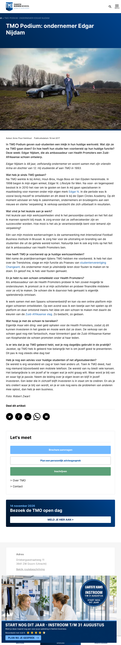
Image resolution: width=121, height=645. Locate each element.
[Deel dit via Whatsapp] (36, 416)
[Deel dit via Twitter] (9, 416)
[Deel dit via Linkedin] (27, 416)
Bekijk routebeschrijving (30, 569)
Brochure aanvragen (60, 449)
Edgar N (74, 191)
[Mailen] (46, 416)
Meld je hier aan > (61, 519)
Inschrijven (60, 471)
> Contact (16, 486)
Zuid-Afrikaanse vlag (39, 314)
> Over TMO (18, 480)
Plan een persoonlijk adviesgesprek (60, 460)
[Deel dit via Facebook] (18, 416)
